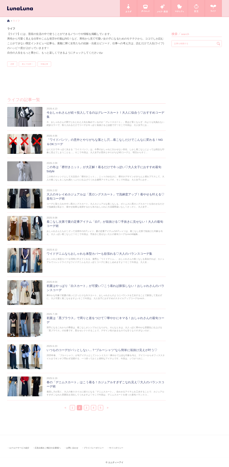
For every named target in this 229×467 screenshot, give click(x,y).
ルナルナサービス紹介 (19, 448)
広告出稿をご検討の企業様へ (48, 448)
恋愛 (12, 64)
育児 (196, 8)
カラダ (128, 8)
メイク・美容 (162, 8)
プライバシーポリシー (94, 448)
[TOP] (8, 21)
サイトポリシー (116, 448)
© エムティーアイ (114, 462)
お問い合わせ (72, 448)
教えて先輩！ (27, 64)
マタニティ (179, 8)
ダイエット (145, 8)
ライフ (213, 8)
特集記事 (44, 64)
